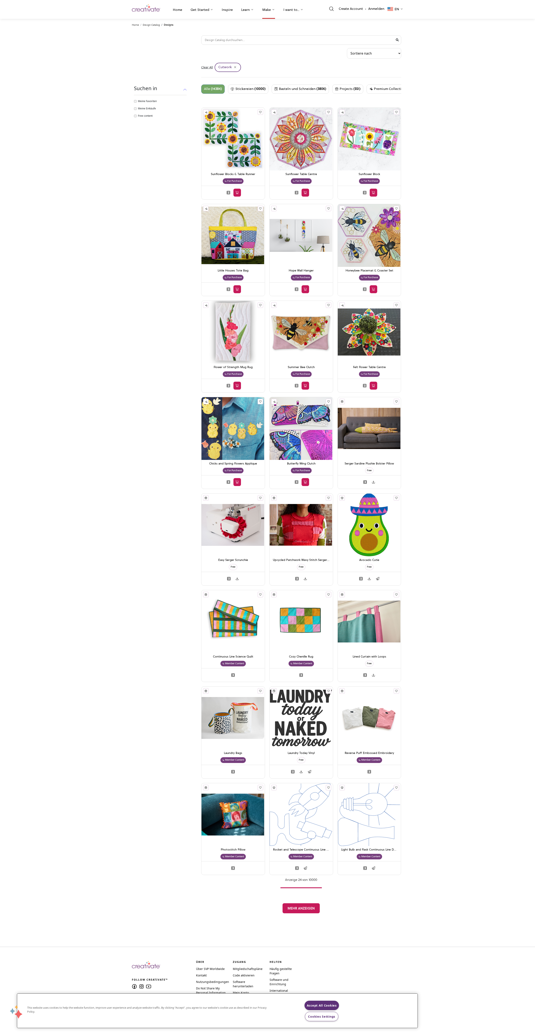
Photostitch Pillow (233, 849)
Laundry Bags (233, 753)
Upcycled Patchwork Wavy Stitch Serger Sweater (301, 560)
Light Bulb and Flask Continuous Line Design (369, 849)
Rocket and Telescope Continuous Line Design (301, 849)
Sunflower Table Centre (301, 174)
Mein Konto (241, 993)
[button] (177, 10)
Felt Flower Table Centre (369, 367)
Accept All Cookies (322, 1005)
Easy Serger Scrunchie (233, 560)
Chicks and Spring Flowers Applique (233, 463)
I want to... (291, 10)
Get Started (200, 10)
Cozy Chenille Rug (301, 656)
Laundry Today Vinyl (301, 753)
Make (266, 10)
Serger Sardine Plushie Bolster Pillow (369, 463)
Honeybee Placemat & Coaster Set (369, 270)
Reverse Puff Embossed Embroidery (369, 753)
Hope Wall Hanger (301, 270)
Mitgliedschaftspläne (247, 969)
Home (177, 10)
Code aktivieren (244, 975)
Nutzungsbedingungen (212, 982)
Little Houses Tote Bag (233, 270)
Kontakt (201, 975)
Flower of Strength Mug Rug (233, 367)
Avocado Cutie (369, 560)
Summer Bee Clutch (301, 367)
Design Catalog (151, 25)
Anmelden (376, 9)
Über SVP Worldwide (210, 969)
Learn (245, 10)
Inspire (227, 10)
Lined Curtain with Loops (369, 656)
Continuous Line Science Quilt (233, 656)
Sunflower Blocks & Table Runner (233, 174)
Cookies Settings (321, 1016)
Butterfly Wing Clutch (301, 463)
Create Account (351, 9)
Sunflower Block (369, 174)
